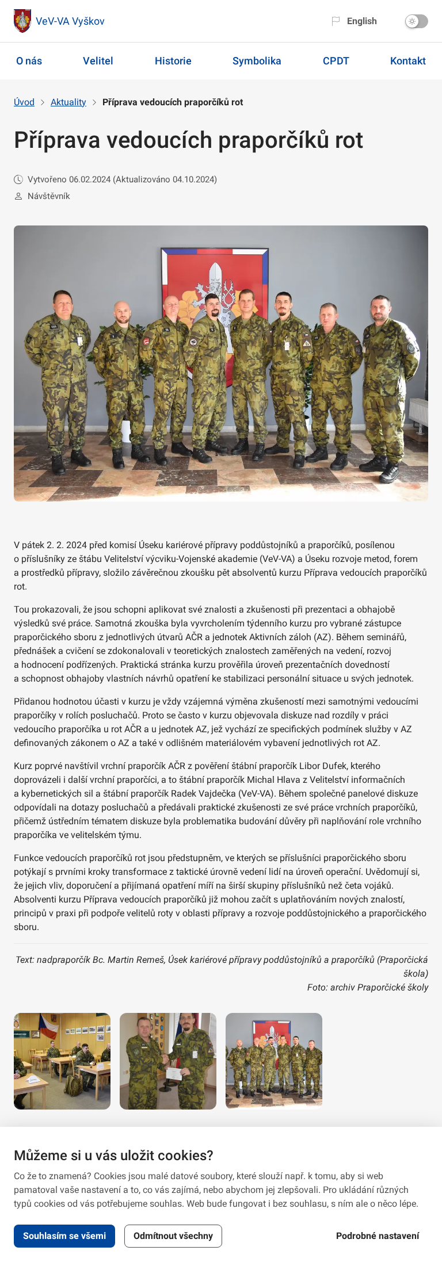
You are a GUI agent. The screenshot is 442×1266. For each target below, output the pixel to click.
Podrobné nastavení (377, 1235)
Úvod (24, 102)
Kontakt (408, 61)
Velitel (98, 61)
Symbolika (257, 61)
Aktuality (68, 102)
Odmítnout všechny (173, 1235)
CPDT (336, 61)
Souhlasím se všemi (64, 1235)
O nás (29, 61)
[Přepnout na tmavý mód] (416, 21)
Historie (173, 61)
